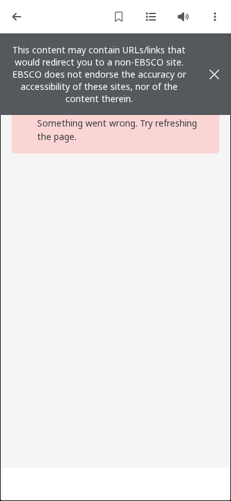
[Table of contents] (150, 16)
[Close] (214, 74)
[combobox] (214, 16)
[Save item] (118, 16)
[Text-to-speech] (182, 16)
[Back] (16, 16)
